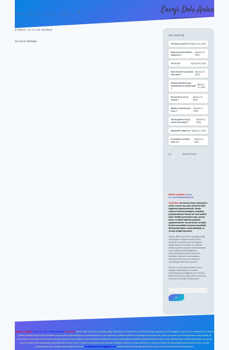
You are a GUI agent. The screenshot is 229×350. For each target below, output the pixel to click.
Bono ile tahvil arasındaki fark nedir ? (182, 73)
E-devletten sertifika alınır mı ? (180, 140)
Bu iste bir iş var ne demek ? (179, 98)
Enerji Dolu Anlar (187, 9)
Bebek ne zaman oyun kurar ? (181, 109)
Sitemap (32, 41)
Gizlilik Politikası (34, 13)
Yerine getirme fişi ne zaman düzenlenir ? (180, 120)
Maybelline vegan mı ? (181, 130)
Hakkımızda (64, 13)
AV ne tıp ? (176, 63)
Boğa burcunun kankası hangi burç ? (181, 53)
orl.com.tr (20, 41)
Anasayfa (19, 13)
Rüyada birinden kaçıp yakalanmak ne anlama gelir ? (183, 86)
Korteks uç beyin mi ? (180, 44)
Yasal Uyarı (50, 13)
